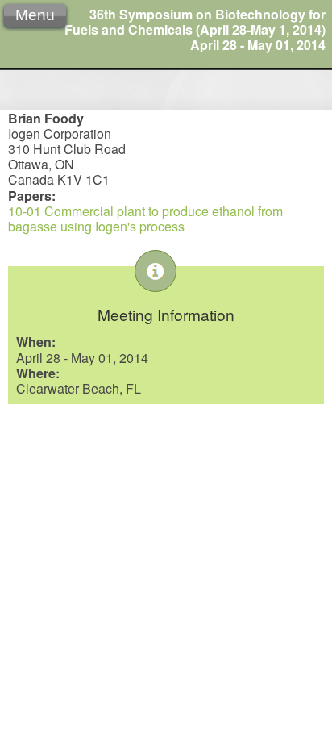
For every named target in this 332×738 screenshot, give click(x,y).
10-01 (24, 211)
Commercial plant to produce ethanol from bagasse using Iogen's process (145, 219)
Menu (35, 14)
